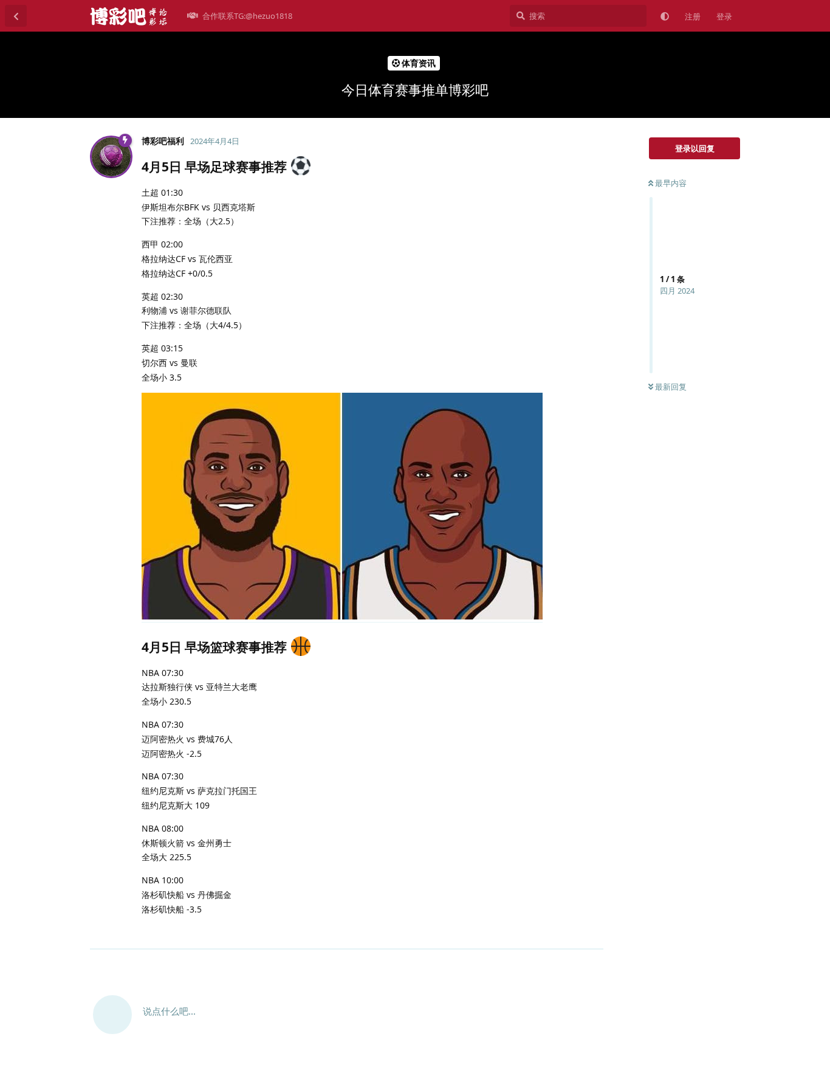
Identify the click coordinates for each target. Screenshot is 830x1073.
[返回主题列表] (16, 16)
